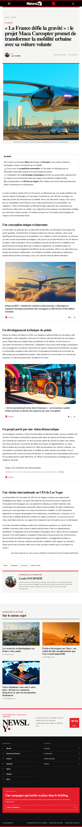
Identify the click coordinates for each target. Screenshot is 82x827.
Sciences (13, 17)
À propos (62, 748)
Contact (62, 764)
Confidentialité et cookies (37, 823)
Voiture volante (35, 565)
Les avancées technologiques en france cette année (18, 649)
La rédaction (62, 753)
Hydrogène (14, 565)
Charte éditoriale (62, 758)
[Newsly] (41, 3)
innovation (24, 565)
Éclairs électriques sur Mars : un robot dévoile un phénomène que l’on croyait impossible (59, 651)
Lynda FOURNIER (30, 578)
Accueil (7, 17)
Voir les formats (41, 807)
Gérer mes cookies (72, 823)
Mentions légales (56, 823)
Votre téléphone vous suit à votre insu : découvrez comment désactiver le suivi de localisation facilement (19, 691)
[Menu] (9, 3)
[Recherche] (73, 3)
